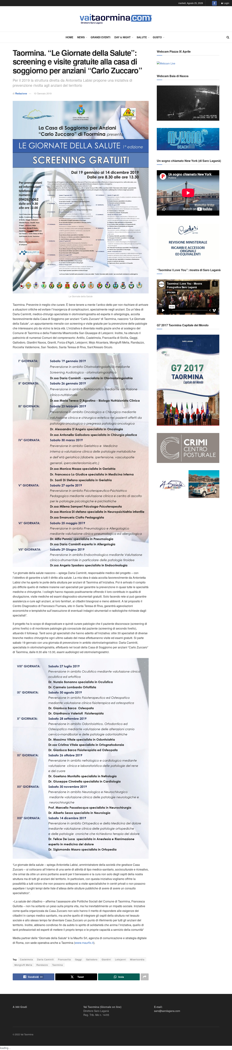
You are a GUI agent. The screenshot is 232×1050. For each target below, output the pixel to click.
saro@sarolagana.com (167, 1011)
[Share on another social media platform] (145, 976)
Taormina (57, 964)
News (81, 37)
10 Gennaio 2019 (42, 93)
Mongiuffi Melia (23, 964)
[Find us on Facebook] (214, 3)
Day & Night (122, 37)
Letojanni (120, 959)
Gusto (157, 37)
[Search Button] (228, 37)
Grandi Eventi (100, 37)
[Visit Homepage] (116, 19)
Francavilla (64, 959)
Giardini (106, 959)
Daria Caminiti (45, 959)
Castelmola (26, 959)
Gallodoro (92, 959)
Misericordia (137, 959)
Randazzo (42, 964)
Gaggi (78, 959)
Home (69, 37)
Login (226, 3)
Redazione (21, 93)
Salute (142, 37)
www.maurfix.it (84, 943)
